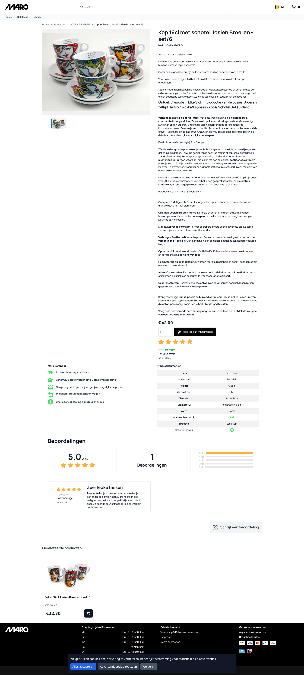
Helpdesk (165, 637)
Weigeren (148, 666)
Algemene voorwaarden (252, 632)
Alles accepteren (83, 666)
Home (45, 24)
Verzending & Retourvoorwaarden (179, 632)
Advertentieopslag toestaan (118, 666)
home (9, 16)
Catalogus (22, 16)
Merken (38, 16)
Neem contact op (170, 642)
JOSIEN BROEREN (80, 24)
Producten (59, 24)
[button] (88, 613)
